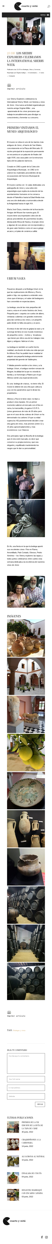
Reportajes (10, 72)
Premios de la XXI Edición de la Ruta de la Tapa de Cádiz (32, 1125)
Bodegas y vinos (19, 1030)
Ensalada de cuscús (32, 1173)
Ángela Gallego (21, 72)
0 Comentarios (32, 72)
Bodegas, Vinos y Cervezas (31, 69)
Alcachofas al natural (33, 1156)
